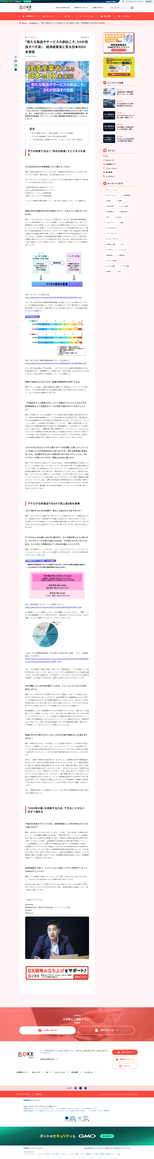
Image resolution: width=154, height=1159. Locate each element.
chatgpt (119, 217)
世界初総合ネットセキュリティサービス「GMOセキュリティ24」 (39, 1108)
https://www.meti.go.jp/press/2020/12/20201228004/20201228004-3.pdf (53, 607)
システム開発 (111, 266)
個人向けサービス (110, 1154)
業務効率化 (124, 212)
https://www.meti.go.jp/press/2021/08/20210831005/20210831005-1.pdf (53, 297)
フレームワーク (112, 233)
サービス (123, 250)
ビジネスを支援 (54, 1154)
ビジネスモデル (31, 56)
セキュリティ (63, 1154)
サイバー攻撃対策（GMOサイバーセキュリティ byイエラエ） (49, 1110)
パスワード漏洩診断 (61, 1108)
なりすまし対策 (92, 1110)
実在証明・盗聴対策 (28, 1110)
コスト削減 (124, 206)
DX (68, 16)
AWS (119, 271)
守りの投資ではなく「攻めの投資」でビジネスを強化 (52, 133)
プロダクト (110, 250)
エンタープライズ (112, 239)
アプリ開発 (125, 266)
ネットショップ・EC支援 (43, 1154)
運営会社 (38, 1094)
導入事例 (107, 16)
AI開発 (120, 201)
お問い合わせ (98, 7)
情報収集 (88, 1154)
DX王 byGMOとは (63, 7)
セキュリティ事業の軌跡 (103, 1110)
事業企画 (110, 255)
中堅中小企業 (111, 244)
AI (116, 190)
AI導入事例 (110, 206)
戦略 (122, 223)
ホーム (24, 23)
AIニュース (49, 16)
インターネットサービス (29, 1154)
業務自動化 (110, 212)
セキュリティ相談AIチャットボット (89, 1108)
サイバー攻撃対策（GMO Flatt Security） (76, 1110)
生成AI (109, 201)
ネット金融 (95, 1154)
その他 (118, 1154)
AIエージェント (112, 195)
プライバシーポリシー (23, 1094)
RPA (108, 217)
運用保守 (122, 255)
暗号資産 (102, 1154)
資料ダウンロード (81, 7)
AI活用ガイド (30, 16)
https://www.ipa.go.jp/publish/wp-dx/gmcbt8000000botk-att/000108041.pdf (55, 363)
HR (123, 244)
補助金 (109, 271)
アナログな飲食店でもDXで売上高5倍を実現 (49, 136)
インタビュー (126, 16)
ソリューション (88, 16)
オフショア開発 (112, 261)
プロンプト (110, 223)
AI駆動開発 (127, 195)
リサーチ (82, 1154)
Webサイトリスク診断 (73, 1108)
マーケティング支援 (73, 1154)
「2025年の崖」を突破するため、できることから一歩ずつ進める (57, 139)
